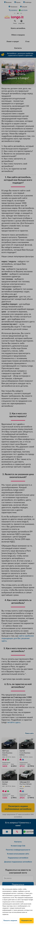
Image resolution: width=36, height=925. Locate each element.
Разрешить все (26, 920)
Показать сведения (10, 920)
